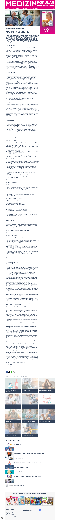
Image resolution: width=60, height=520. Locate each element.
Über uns (25, 8)
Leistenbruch (8, 421)
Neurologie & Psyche (19, 28)
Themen (7, 8)
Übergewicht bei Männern (28, 435)
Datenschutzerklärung (27, 510)
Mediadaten (24, 509)
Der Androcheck (9, 405)
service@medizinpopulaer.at (13, 516)
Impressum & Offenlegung (28, 511)
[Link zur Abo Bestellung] (47, 22)
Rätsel (30, 8)
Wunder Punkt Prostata (11, 435)
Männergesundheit (10, 28)
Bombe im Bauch (26, 390)
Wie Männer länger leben (44, 421)
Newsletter (18, 8)
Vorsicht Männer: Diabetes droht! (29, 421)
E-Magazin (35, 8)
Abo (13, 8)
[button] (53, 8)
